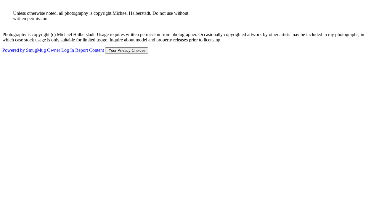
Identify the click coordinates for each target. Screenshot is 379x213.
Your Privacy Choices (126, 50)
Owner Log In (60, 50)
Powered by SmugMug (24, 50)
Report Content (89, 50)
